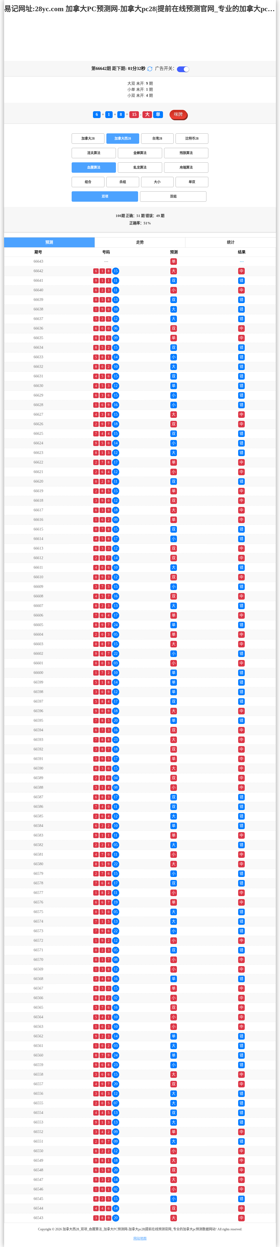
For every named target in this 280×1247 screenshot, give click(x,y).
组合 (88, 182)
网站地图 (140, 1238)
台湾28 (157, 138)
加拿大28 (88, 138)
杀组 (122, 182)
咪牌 (178, 114)
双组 (173, 196)
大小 (157, 182)
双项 (105, 196)
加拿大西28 (123, 138)
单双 (192, 182)
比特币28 (192, 138)
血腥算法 (93, 167)
